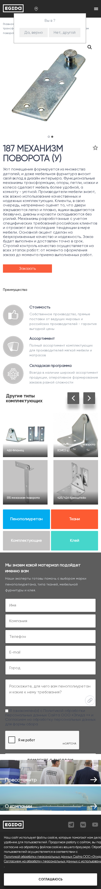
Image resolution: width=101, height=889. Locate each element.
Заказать (27, 268)
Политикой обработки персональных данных (45, 712)
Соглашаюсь (50, 879)
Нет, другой (65, 32)
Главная (9, 24)
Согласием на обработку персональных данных (50, 719)
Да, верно (33, 32)
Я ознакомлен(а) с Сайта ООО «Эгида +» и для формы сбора (50, 717)
